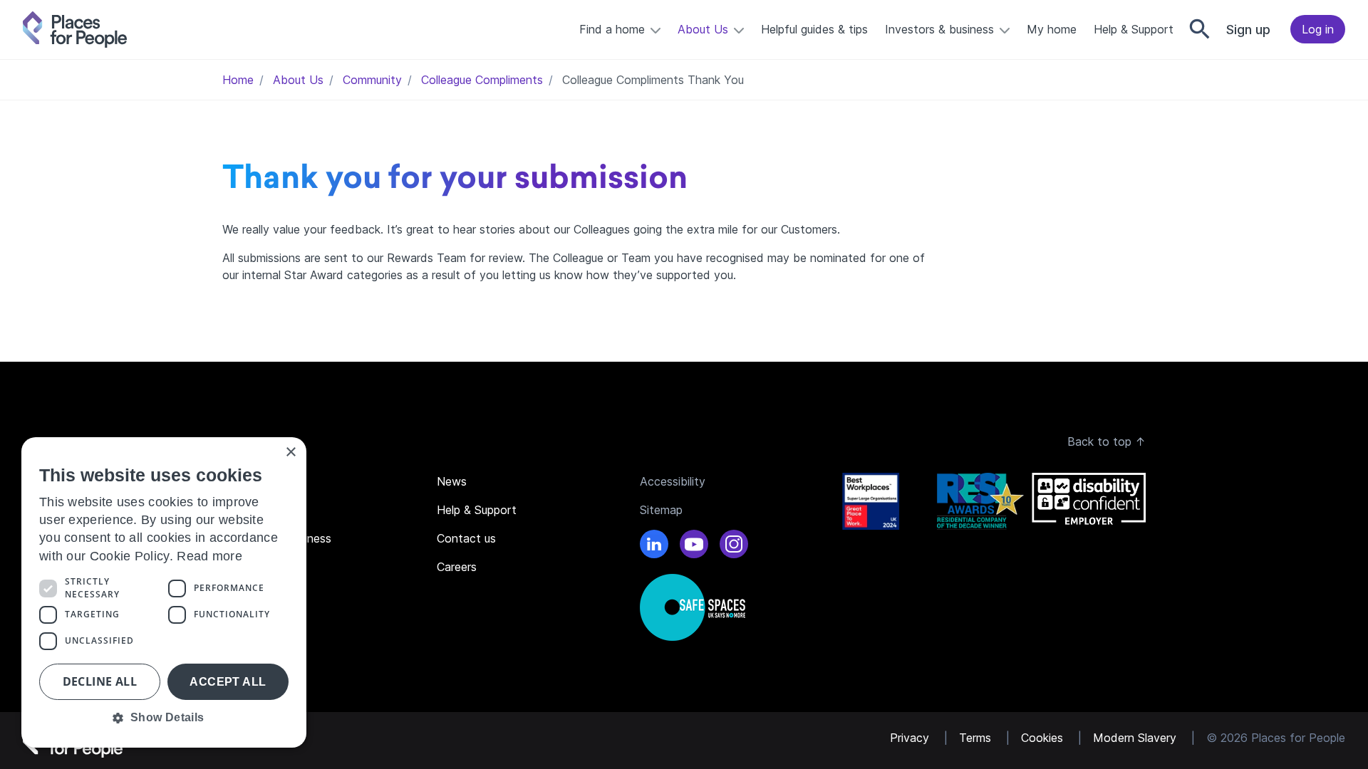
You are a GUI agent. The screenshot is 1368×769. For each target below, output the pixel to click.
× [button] (290, 452)
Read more (209, 556)
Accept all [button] (228, 682)
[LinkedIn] (654, 546)
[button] (164, 717)
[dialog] (163, 592)
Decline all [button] (100, 681)
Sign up (1248, 29)
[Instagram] (734, 546)
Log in (1318, 29)
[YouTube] (694, 546)
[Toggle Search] (1200, 29)
